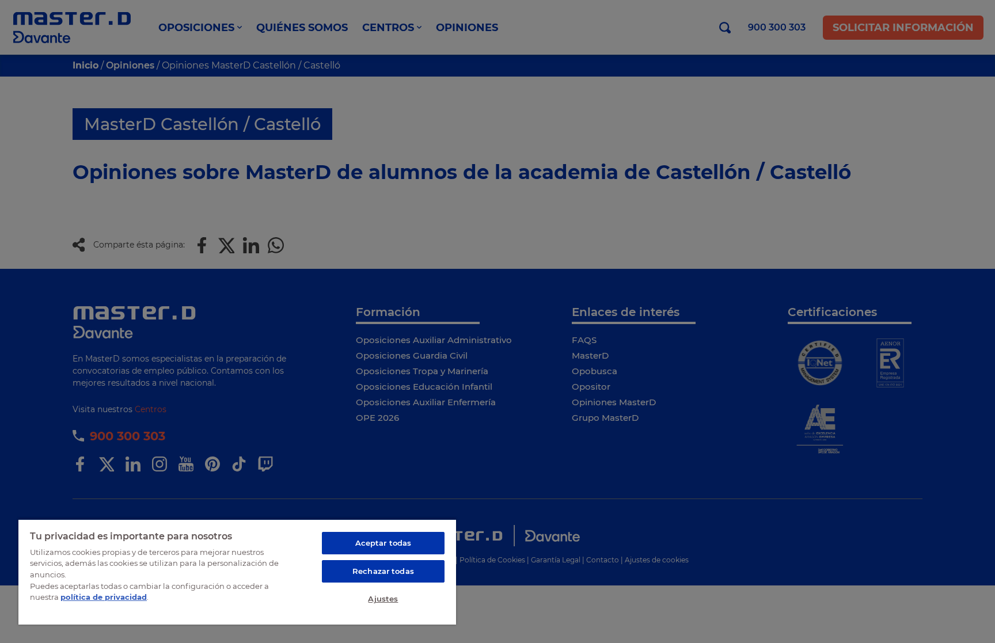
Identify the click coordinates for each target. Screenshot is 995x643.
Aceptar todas (383, 542)
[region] (237, 572)
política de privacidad (103, 597)
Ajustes (383, 598)
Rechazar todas (383, 571)
